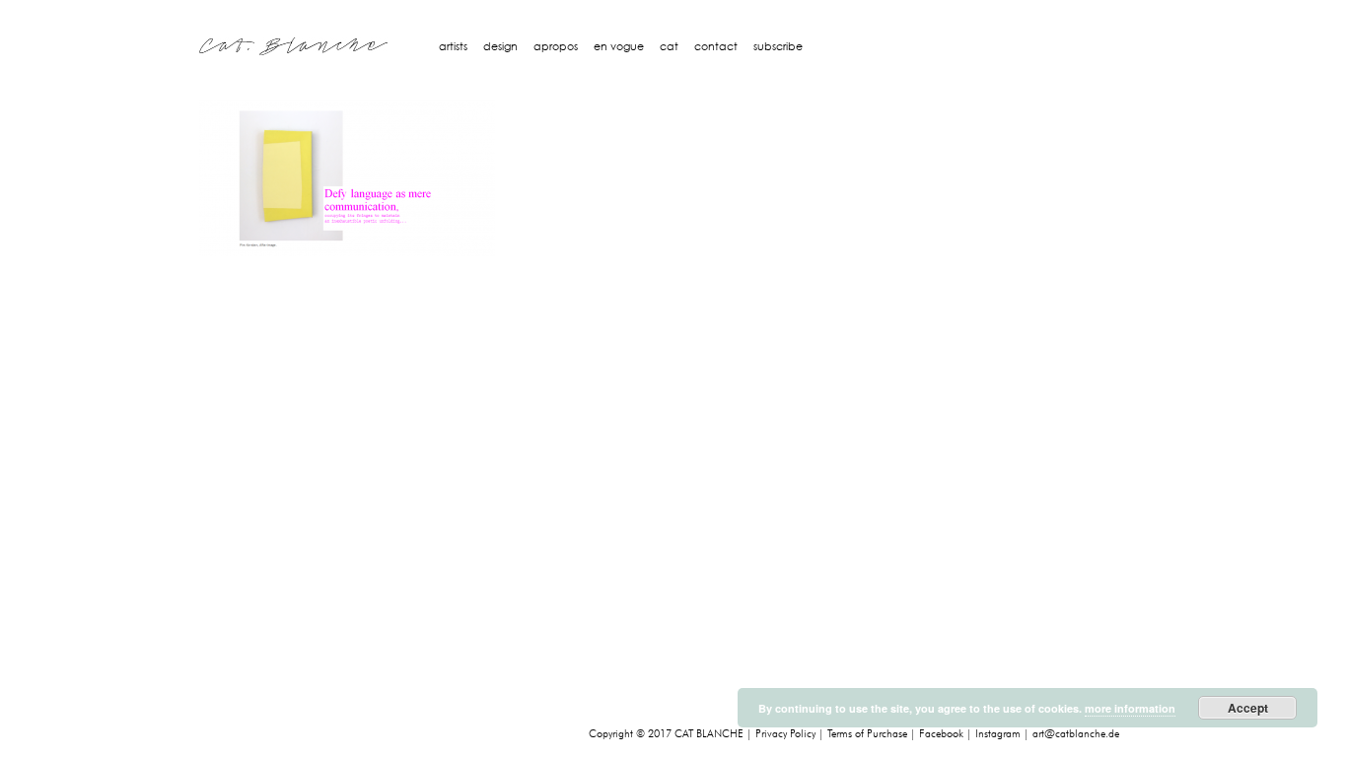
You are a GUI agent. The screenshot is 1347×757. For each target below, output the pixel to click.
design (500, 46)
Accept (1248, 708)
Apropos (555, 46)
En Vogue (619, 46)
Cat (669, 46)
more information (1130, 708)
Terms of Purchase (867, 733)
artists (453, 46)
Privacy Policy (785, 733)
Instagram (998, 733)
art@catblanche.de (1075, 733)
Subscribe (778, 46)
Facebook (941, 733)
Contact (716, 46)
